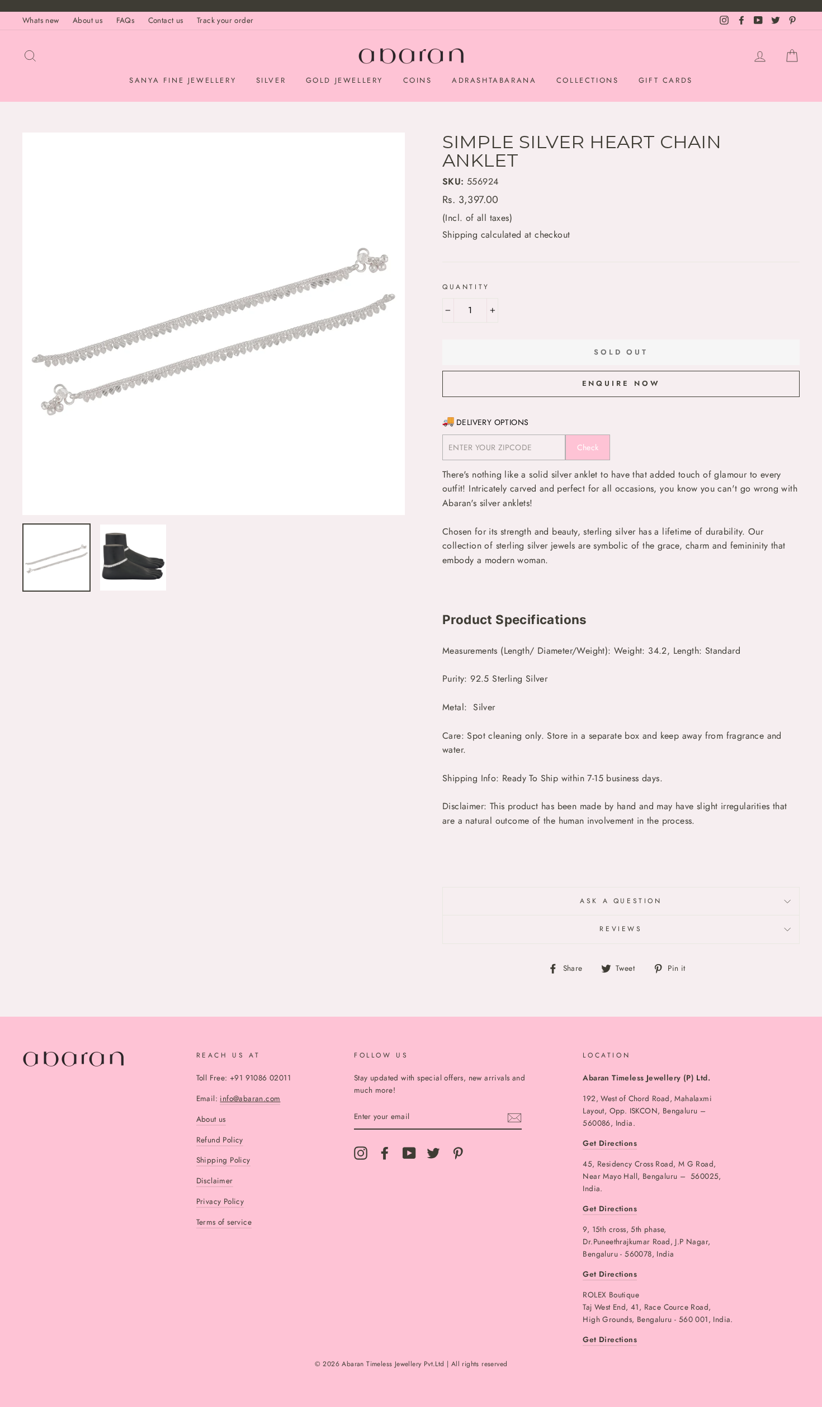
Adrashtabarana (494, 80)
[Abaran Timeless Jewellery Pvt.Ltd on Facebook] (384, 1153)
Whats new (40, 20)
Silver (271, 80)
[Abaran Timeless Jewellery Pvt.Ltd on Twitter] (433, 1153)
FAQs (125, 20)
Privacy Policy (220, 1201)
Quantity (466, 287)
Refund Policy (219, 1139)
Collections (587, 80)
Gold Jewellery (344, 80)
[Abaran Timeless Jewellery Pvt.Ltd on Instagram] (360, 1153)
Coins (417, 80)
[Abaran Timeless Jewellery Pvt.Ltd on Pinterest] (458, 1153)
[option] (213, 324)
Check (588, 447)
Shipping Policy (223, 1159)
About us (87, 20)
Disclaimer (214, 1180)
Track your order (225, 20)
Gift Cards (666, 80)
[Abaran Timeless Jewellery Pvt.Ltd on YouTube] (409, 1153)
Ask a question (621, 901)
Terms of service (224, 1221)
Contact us (165, 20)
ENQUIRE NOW (621, 383)
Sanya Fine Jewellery (182, 80)
